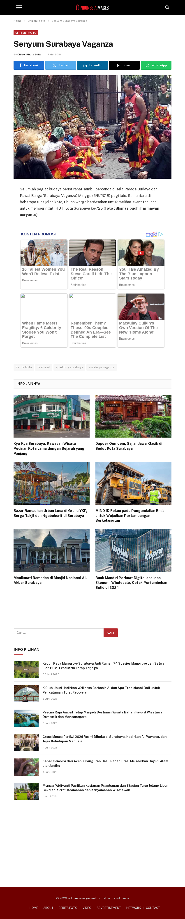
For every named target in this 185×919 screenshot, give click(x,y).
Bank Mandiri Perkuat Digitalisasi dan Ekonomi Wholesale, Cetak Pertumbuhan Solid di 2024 (131, 583)
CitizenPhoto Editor (30, 54)
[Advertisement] (92, 842)
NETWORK (133, 908)
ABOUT (48, 908)
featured (43, 367)
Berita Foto (24, 367)
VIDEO (87, 908)
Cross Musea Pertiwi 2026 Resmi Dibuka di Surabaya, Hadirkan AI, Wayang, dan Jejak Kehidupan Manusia (105, 739)
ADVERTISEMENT (109, 908)
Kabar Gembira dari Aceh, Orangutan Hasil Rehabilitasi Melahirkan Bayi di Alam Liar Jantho (105, 763)
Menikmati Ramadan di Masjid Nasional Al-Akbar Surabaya (50, 580)
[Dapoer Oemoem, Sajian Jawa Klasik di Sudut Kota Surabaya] (133, 416)
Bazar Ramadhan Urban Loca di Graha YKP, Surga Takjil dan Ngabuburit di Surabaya (50, 513)
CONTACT (153, 908)
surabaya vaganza (101, 367)
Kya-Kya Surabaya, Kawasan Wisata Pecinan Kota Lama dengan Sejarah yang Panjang (49, 448)
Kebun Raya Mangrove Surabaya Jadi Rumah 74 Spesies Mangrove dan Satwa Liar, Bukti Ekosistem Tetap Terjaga (103, 666)
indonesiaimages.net (82, 898)
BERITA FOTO (68, 908)
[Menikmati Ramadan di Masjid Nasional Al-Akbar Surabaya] (52, 550)
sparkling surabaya (69, 367)
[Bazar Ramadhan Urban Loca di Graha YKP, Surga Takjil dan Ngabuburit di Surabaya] (52, 483)
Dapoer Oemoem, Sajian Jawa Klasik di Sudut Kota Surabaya (128, 446)
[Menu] (19, 7)
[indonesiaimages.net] (92, 7)
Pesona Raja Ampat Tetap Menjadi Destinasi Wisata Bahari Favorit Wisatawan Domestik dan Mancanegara (103, 715)
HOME (34, 908)
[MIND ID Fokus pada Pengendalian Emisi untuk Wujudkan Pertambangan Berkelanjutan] (133, 483)
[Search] (166, 7)
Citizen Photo (25, 32)
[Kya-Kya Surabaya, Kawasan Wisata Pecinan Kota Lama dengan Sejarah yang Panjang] (52, 416)
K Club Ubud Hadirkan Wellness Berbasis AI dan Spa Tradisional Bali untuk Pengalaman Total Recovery (101, 690)
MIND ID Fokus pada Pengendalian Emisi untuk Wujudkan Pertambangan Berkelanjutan (130, 516)
